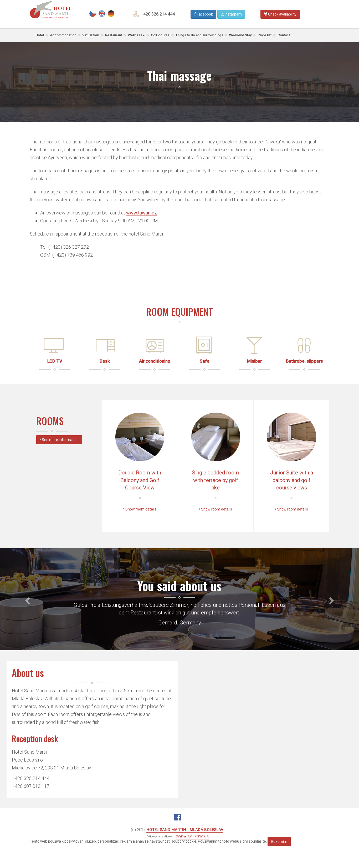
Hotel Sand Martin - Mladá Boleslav (184, 829)
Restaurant (113, 35)
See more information (60, 440)
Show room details (140, 509)
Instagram (233, 14)
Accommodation (63, 35)
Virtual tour (90, 35)
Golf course (160, 35)
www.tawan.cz (141, 213)
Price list (264, 35)
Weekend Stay (240, 35)
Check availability (281, 14)
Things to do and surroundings (199, 35)
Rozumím (279, 841)
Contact (284, 35)
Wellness (135, 35)
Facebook (204, 14)
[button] (27, 599)
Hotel (39, 35)
